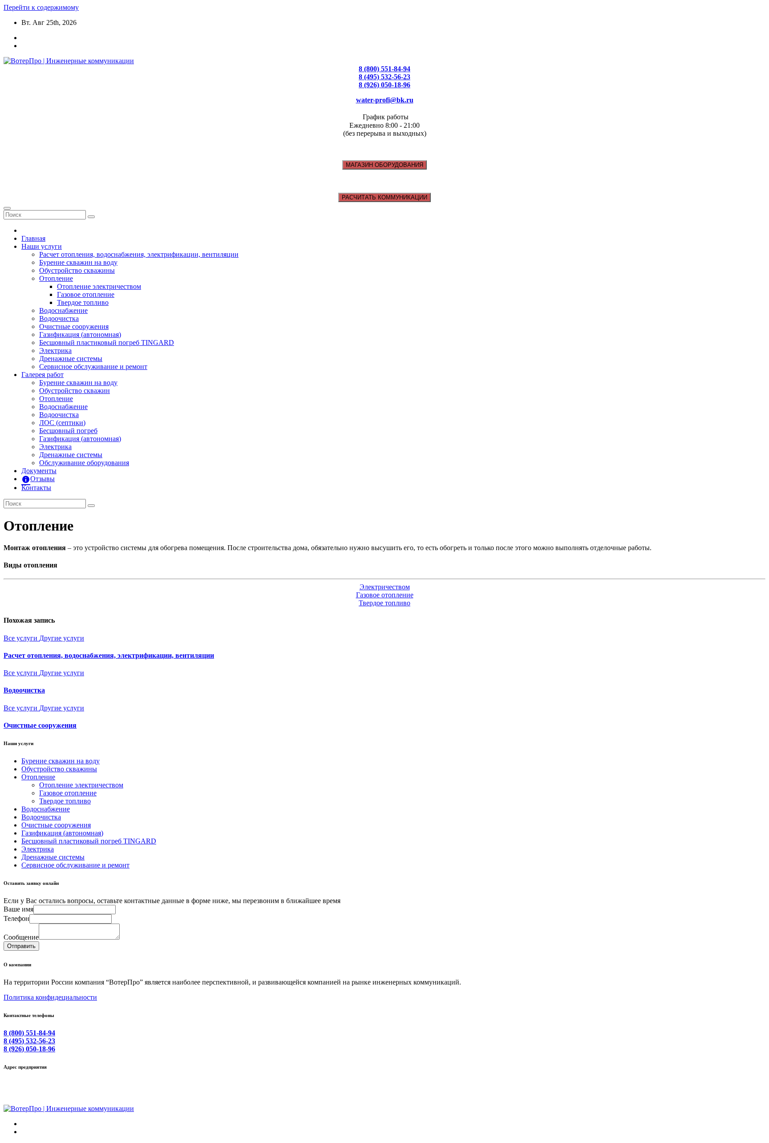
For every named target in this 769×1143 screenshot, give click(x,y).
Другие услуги (61, 638)
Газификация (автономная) (80, 334)
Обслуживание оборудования (84, 462)
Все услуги (21, 638)
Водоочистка (59, 318)
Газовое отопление (85, 294)
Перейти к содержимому (41, 7)
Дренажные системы (70, 358)
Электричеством (385, 587)
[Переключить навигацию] (7, 208)
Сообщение (21, 937)
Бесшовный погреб (68, 430)
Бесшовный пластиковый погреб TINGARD (106, 342)
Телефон (16, 918)
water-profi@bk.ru (384, 100)
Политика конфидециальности (50, 997)
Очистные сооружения (74, 326)
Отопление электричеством (99, 286)
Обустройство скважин (74, 390)
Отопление (56, 278)
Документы (39, 470)
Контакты (36, 487)
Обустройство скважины (77, 270)
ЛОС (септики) (62, 422)
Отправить (21, 946)
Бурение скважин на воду (78, 262)
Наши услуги (41, 246)
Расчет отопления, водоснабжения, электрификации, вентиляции (139, 254)
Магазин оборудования (384, 165)
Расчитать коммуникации (384, 197)
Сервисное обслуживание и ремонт (93, 366)
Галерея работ (42, 374)
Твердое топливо (83, 302)
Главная (33, 238)
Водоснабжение (63, 310)
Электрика (55, 350)
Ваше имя (18, 909)
